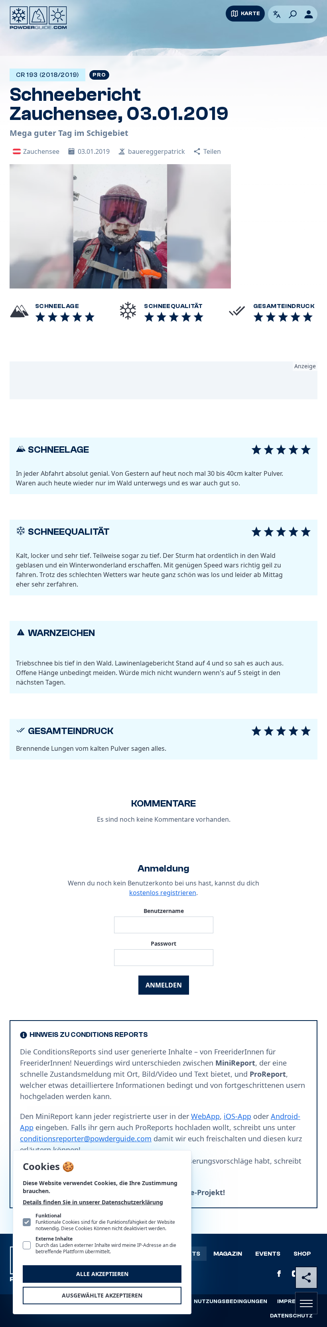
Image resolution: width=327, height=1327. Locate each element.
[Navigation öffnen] (306, 1303)
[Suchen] (293, 14)
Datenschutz (291, 1316)
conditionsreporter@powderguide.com (86, 1138)
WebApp (205, 1116)
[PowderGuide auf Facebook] (279, 1273)
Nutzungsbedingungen (230, 1301)
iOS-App (237, 1116)
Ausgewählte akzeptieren (102, 1295)
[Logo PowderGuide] (38, 17)
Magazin (227, 1253)
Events (267, 1253)
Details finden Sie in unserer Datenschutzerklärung (93, 1202)
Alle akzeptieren (102, 1274)
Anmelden (164, 985)
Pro (99, 75)
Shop (302, 1253)
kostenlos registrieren (162, 892)
